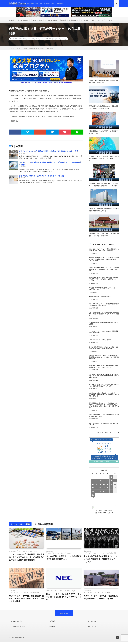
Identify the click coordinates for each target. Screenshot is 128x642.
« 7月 (92, 497)
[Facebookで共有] (15, 132)
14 (107, 484)
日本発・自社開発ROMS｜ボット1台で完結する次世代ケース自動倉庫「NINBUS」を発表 (103, 347)
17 (93, 487)
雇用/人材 (63, 20)
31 (93, 495)
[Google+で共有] (40, 132)
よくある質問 (92, 621)
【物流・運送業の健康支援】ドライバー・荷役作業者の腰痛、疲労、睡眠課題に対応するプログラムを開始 (104, 269)
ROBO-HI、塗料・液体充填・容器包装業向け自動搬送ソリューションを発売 (101, 597)
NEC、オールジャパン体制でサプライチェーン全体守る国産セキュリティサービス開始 (64, 596)
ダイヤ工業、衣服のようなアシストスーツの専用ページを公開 (41, 176)
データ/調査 (84, 20)
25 (96, 491)
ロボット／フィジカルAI (66, 553)
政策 (93, 20)
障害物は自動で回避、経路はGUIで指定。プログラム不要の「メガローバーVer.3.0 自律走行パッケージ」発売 (103, 279)
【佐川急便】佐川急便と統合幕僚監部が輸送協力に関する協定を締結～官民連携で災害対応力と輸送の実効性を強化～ (104, 376)
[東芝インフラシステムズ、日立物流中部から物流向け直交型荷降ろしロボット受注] (13, 154)
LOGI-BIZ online (19, 637)
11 (96, 484)
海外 (53, 38)
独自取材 (12, 20)
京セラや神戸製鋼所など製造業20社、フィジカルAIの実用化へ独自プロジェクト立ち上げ (100, 559)
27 (104, 491)
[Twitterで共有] (27, 132)
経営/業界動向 (73, 20)
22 (111, 487)
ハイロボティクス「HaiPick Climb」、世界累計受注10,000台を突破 (103, 331)
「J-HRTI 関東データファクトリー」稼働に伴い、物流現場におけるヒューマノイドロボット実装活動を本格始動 (104, 357)
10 (93, 484)
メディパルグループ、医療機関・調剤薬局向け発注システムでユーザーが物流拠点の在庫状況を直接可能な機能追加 (26, 557)
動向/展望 (113, 553)
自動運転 (48, 38)
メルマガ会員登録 (16, 621)
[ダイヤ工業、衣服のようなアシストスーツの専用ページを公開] (13, 179)
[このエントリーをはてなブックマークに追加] (52, 132)
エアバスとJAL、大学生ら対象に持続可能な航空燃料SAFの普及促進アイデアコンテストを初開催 (26, 598)
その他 (110, 20)
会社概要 (52, 626)
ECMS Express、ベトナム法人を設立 (100, 340)
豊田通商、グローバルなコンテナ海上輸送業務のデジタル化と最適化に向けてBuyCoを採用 (104, 385)
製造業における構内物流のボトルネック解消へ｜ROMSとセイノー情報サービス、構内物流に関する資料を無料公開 (104, 394)
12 (100, 484)
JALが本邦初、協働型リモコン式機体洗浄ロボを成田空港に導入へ (63, 557)
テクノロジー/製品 (51, 20)
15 (111, 484)
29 (111, 491)
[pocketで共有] (64, 132)
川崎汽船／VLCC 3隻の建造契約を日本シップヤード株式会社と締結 (103, 288)
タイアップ (101, 20)
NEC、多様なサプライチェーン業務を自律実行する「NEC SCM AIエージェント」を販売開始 (104, 249)
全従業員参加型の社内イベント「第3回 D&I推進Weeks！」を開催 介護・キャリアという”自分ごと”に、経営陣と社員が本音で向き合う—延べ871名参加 (104, 405)
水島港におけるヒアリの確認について (100, 296)
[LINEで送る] (77, 132)
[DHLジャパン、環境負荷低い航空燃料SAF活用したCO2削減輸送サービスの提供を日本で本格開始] (13, 165)
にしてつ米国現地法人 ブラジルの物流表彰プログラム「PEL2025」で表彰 (104, 415)
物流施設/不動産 (23, 20)
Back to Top (64, 613)
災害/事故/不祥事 (36, 20)
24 (93, 491)
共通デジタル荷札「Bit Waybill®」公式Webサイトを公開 (103, 423)
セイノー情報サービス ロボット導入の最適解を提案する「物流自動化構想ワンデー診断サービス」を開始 (104, 314)
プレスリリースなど (60, 38)
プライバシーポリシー (18, 626)
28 (107, 491)
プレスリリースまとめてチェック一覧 (108, 432)
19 (100, 487)
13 (104, 484)
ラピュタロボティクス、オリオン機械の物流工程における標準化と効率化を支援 (104, 304)
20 (104, 487)
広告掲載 (52, 621)
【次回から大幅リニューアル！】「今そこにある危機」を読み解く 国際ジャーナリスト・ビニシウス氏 (104, 158)
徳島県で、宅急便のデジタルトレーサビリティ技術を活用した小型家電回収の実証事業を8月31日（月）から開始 (104, 259)
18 (96, 487)
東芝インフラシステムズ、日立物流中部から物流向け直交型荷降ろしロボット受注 (48, 151)
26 (100, 491)
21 (107, 487)
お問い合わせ (92, 626)
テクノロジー (41, 38)
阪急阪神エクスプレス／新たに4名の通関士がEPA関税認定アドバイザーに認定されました (103, 366)
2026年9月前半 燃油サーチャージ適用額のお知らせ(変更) (103, 323)
